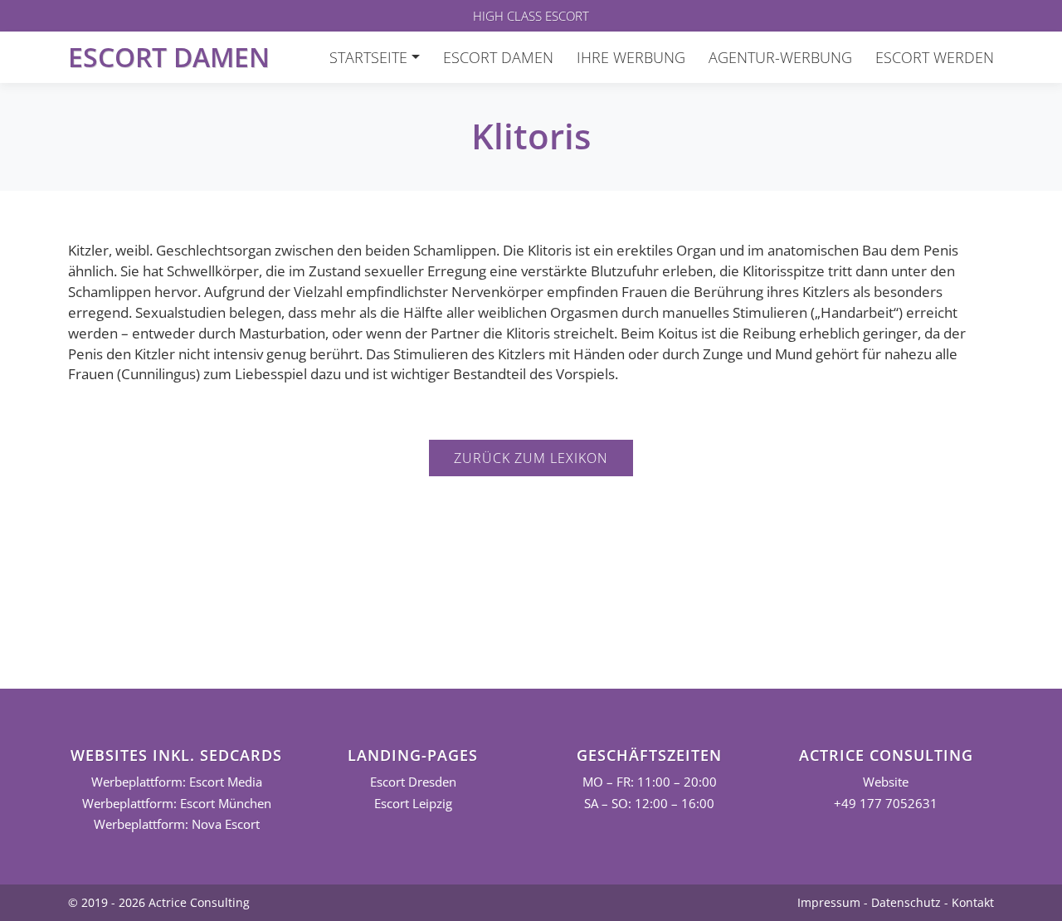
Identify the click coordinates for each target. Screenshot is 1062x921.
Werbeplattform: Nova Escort (177, 824)
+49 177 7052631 (886, 803)
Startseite (368, 57)
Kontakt (973, 902)
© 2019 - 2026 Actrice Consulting (159, 902)
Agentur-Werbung (780, 57)
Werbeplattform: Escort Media (176, 782)
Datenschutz (906, 902)
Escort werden (934, 57)
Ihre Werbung (631, 57)
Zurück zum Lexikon (531, 458)
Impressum (828, 902)
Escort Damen (169, 57)
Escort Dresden (413, 782)
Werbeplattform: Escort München (176, 803)
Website (886, 782)
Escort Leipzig (413, 803)
